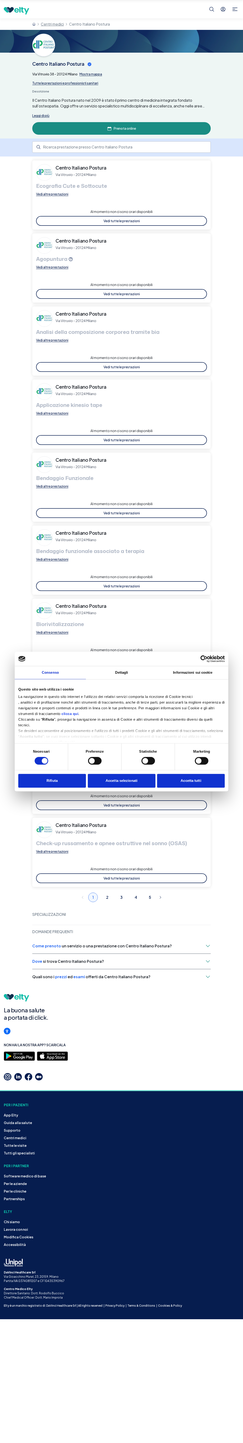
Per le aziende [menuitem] (15, 1183)
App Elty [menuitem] (11, 1115)
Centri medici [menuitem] (15, 1138)
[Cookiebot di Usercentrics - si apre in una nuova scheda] (204, 658)
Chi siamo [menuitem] (12, 1222)
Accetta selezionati (121, 781)
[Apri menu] (235, 9)
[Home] (34, 24)
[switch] (95, 761)
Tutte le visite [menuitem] (15, 1145)
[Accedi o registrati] (223, 9)
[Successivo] (160, 897)
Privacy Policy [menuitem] (115, 1305)
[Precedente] (82, 897)
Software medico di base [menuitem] (25, 1176)
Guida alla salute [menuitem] (18, 1122)
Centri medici (52, 24)
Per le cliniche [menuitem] (15, 1191)
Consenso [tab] (50, 672)
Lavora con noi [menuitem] (16, 1229)
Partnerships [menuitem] (14, 1199)
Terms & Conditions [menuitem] (141, 1305)
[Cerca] (211, 9)
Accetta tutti (191, 781)
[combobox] (121, 147)
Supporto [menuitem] (12, 1130)
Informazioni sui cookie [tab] (192, 672)
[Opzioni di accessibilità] (7, 1031)
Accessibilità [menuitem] (15, 1244)
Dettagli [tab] (121, 672)
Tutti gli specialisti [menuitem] (19, 1153)
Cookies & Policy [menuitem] (170, 1305)
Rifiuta (52, 781)
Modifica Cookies (18, 1237)
